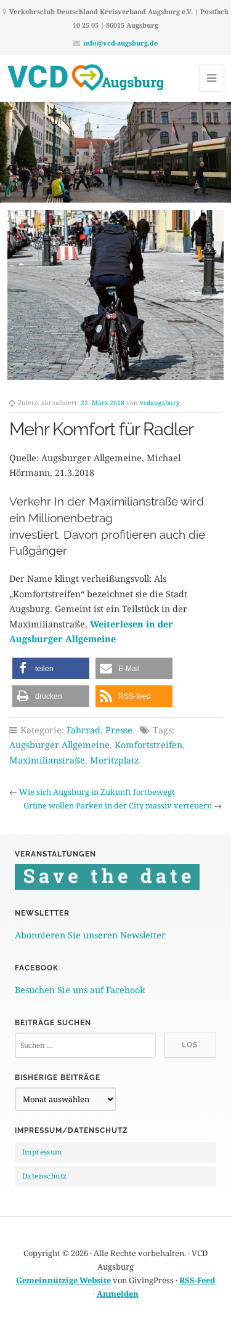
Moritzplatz (114, 760)
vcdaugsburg (160, 402)
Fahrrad (83, 730)
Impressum (42, 1151)
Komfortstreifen (148, 745)
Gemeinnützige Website (63, 1280)
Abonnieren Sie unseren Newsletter (90, 935)
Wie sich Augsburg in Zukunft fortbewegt (97, 791)
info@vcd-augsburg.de (120, 42)
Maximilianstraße (47, 760)
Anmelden (118, 1293)
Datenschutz (44, 1175)
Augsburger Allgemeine (59, 745)
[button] (50, 668)
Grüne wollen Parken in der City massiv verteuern (117, 805)
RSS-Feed (197, 1280)
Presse (118, 730)
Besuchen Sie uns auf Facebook (80, 990)
